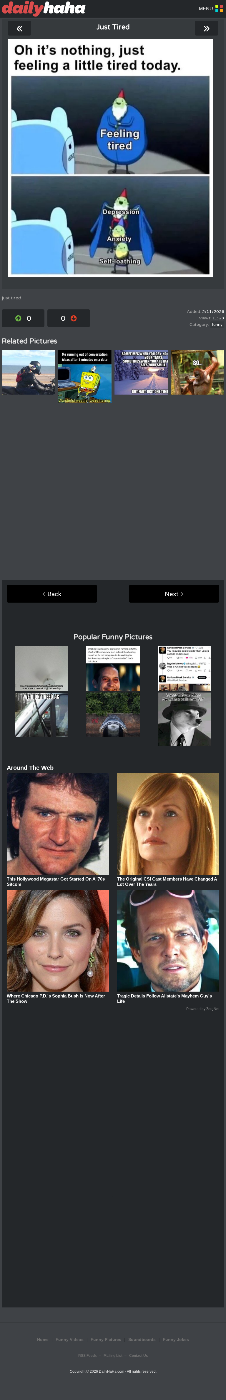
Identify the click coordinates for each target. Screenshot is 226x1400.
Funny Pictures (106, 1339)
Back (54, 594)
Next (172, 594)
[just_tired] (110, 158)
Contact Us (138, 1356)
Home (43, 1339)
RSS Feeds (87, 1356)
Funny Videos (70, 1339)
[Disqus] (113, 485)
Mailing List (113, 1356)
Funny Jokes (176, 1339)
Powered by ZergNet (202, 1009)
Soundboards (142, 1339)
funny (217, 324)
